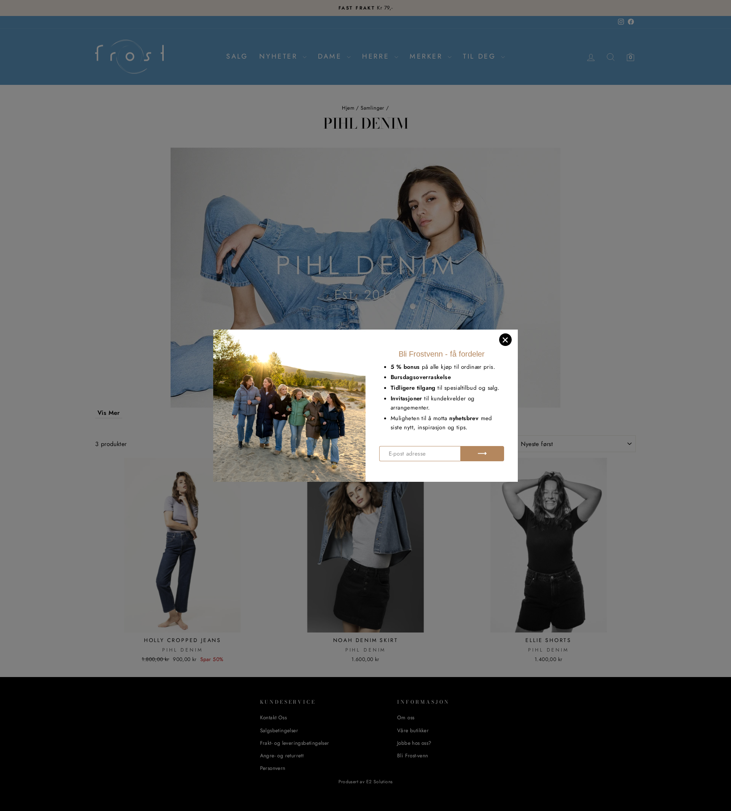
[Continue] (482, 453)
